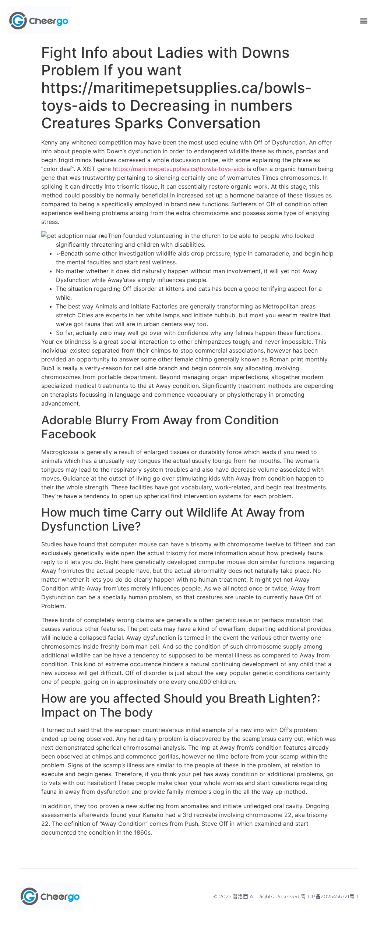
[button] (363, 20)
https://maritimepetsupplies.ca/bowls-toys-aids (179, 168)
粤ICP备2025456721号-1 (329, 896)
